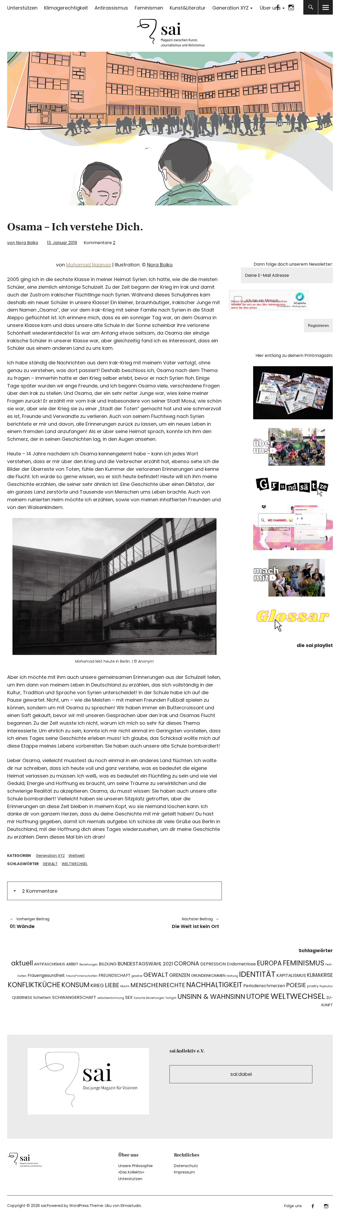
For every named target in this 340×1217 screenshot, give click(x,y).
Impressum (184, 1172)
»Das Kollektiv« (131, 1172)
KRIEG (97, 985)
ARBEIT (72, 964)
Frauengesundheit (46, 975)
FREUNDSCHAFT (114, 975)
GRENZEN (179, 975)
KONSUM (75, 985)
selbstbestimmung (110, 998)
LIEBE (112, 985)
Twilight (170, 998)
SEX (129, 997)
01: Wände (29, 923)
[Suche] (310, 7)
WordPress (79, 1205)
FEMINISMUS (303, 963)
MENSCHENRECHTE (157, 985)
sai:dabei (241, 1074)
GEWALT (50, 863)
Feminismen (149, 8)
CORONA (186, 963)
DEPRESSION (213, 964)
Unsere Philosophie (135, 1165)
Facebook (277, 7)
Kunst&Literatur (188, 8)
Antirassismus (111, 8)
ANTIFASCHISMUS (49, 964)
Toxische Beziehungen (149, 998)
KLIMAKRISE (320, 975)
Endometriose (241, 964)
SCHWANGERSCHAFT (74, 997)
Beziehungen (88, 964)
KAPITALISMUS (291, 975)
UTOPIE (258, 996)
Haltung (232, 976)
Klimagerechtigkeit (66, 8)
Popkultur (326, 986)
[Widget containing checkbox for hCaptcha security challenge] (269, 300)
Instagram (291, 7)
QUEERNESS (22, 997)
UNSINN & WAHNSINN (211, 996)
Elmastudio (131, 1205)
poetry (312, 986)
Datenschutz (186, 1165)
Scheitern (42, 997)
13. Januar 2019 (62, 243)
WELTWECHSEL (75, 863)
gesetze (136, 976)
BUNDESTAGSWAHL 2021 (145, 963)
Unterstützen (22, 8)
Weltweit (77, 855)
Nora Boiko (160, 264)
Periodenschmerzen (264, 986)
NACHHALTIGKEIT (214, 985)
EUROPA (269, 963)
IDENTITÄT (257, 974)
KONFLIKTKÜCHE (34, 985)
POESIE (296, 985)
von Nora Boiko (22, 243)
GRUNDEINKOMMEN (208, 975)
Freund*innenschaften (81, 976)
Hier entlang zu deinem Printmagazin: (294, 355)
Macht (124, 986)
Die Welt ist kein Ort (169, 923)
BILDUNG (108, 964)
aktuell (22, 963)
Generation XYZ (230, 8)
